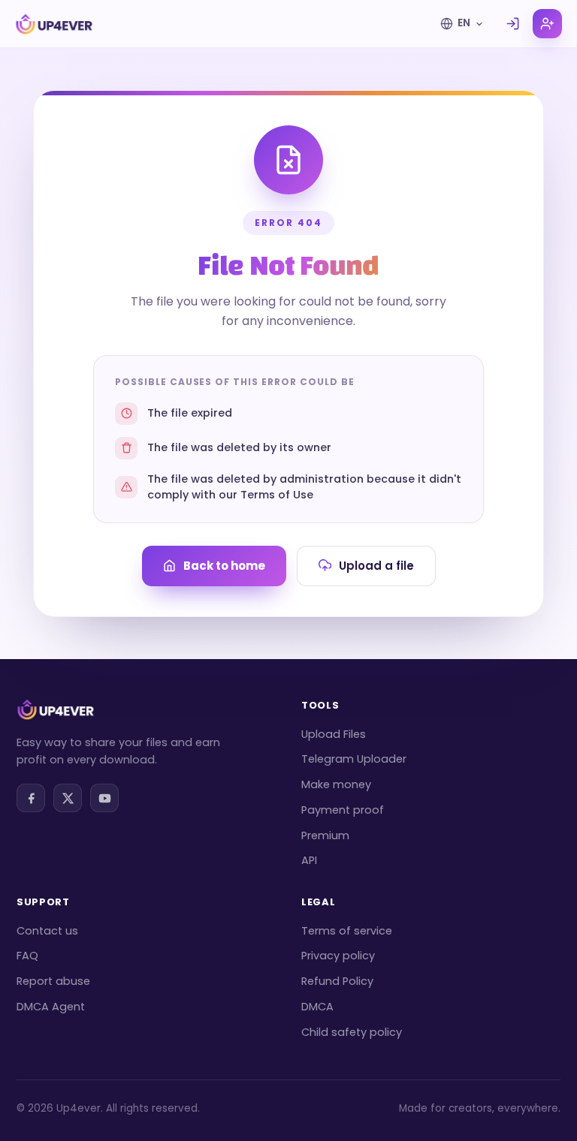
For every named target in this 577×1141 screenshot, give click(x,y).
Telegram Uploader (353, 758)
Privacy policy (338, 955)
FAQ (27, 955)
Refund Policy (337, 981)
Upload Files (333, 734)
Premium (325, 835)
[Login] (513, 24)
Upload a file (376, 566)
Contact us (47, 930)
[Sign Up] (547, 23)
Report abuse (53, 981)
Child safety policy (351, 1032)
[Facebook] (31, 798)
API (309, 860)
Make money (336, 784)
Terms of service (346, 930)
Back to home (224, 566)
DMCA (317, 1006)
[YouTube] (104, 798)
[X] (67, 798)
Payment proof (342, 809)
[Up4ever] (54, 24)
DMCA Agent (51, 1006)
